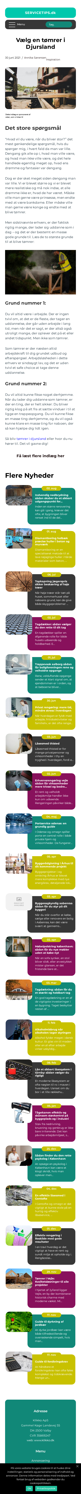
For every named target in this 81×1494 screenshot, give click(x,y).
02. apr (51, 939)
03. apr (51, 896)
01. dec (51, 1228)
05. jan (51, 1105)
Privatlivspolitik (46, 1488)
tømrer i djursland (31, 439)
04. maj (51, 816)
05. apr (51, 856)
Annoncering (40, 1460)
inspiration (53, 59)
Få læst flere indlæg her (40, 456)
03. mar (51, 982)
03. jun (51, 736)
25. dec (51, 1148)
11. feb (51, 1022)
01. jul (51, 657)
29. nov (51, 1271)
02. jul (51, 617)
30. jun (51, 700)
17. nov (51, 1315)
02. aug (52, 488)
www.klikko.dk (44, 1440)
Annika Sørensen (35, 57)
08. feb (51, 1062)
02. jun (51, 773)
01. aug (51, 531)
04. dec (52, 1188)
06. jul (51, 574)
